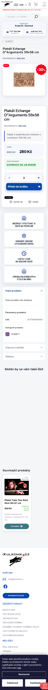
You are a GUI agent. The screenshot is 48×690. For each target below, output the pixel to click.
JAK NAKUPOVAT (10, 618)
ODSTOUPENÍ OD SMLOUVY (15, 631)
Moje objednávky (10, 647)
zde (19, 667)
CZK (21, 5)
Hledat (36, 16)
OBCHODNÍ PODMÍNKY (13, 622)
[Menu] (44, 4)
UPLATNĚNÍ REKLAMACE (13, 635)
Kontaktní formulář (16, 596)
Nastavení (24, 674)
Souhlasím (35, 683)
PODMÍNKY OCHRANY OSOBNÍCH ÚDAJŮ (21, 627)
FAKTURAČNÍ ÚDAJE (12, 614)
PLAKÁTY (15, 334)
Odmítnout (12, 683)
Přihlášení (7, 651)
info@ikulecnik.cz (15, 579)
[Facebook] (5, 586)
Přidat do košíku (18, 186)
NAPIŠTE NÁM (9, 610)
